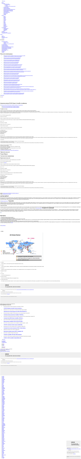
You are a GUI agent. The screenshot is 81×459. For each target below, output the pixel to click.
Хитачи (5, 20)
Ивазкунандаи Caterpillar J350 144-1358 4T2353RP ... (13, 321)
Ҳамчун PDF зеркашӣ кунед (14, 150)
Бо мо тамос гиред (4, 32)
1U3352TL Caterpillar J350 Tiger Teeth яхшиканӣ (13, 334)
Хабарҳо (3, 31)
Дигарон (3, 51)
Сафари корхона (6, 28)
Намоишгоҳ (3, 341)
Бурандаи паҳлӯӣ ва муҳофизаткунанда (9, 9)
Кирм (4, 16)
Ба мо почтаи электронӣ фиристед (5, 150)
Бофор (5, 22)
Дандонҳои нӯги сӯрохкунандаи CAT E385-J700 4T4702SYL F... (15, 311)
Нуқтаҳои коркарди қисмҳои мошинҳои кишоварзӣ (11, 78)
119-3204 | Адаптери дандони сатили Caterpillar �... (13, 324)
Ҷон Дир (5, 24)
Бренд (3, 15)
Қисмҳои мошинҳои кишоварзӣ (6, 48)
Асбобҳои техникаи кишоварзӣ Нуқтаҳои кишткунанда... (12, 91)
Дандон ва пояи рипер (7, 8)
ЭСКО (5, 18)
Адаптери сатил (4, 44)
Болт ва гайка (6, 13)
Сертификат (5, 29)
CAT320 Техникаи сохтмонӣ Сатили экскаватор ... (13, 308)
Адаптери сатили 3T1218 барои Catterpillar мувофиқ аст (11, 193)
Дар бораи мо (4, 27)
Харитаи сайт (7, 349)
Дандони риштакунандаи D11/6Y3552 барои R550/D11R (12, 58)
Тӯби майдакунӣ (6, 11)
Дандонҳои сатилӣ (4, 37)
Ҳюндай (5, 19)
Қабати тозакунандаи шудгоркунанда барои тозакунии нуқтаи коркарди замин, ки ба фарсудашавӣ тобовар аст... (20, 89)
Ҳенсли (5, 23)
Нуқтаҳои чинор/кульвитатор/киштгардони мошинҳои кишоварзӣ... (13, 69)
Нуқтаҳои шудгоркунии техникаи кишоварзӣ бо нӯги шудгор (13, 65)
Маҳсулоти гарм (2, 349)
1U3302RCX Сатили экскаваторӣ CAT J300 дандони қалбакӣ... (13, 56)
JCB (4, 21)
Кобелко (5, 25)
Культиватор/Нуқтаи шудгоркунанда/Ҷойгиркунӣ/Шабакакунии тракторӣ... (15, 76)
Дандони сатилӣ (7, 4)
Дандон (6, 5)
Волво (5, 17)
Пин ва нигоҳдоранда (7, 12)
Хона (3, 2)
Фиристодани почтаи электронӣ (5, 351)
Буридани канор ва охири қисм (6, 47)
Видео (5, 30)
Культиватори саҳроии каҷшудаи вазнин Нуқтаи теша (11, 80)
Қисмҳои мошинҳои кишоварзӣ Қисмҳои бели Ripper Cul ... (12, 87)
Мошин (5, 14)
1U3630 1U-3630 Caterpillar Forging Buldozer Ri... (13, 337)
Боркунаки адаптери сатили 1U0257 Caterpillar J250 (13, 331)
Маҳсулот (3, 3)
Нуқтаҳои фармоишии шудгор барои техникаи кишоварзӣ (12, 67)
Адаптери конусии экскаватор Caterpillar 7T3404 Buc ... (14, 314)
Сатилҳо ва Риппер (6, 7)
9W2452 (5, 162)
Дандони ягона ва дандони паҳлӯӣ (10, 6)
